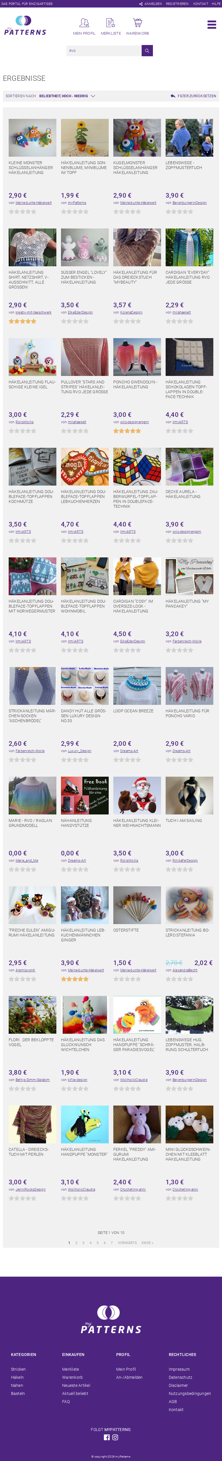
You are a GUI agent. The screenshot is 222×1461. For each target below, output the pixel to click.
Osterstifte (126, 930)
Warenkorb (72, 1377)
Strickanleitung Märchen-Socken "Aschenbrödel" (32, 716)
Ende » (147, 1243)
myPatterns (77, 203)
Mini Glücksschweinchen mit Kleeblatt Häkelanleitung (188, 1154)
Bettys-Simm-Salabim (33, 1080)
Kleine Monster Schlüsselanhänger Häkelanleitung (31, 167)
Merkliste (70, 1369)
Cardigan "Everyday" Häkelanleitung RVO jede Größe (188, 277)
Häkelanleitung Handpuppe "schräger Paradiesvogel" (134, 1044)
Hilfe (216, 3)
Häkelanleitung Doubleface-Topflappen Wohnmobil (83, 606)
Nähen (17, 1385)
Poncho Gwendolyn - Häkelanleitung (135, 384)
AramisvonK (25, 970)
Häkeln (17, 1377)
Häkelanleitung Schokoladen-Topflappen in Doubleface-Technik (186, 389)
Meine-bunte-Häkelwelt (34, 203)
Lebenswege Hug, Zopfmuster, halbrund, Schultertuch (187, 1044)
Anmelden (153, 3)
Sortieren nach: (21, 96)
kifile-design (77, 1080)
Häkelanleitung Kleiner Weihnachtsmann (137, 823)
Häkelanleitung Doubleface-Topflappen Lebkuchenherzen (83, 496)
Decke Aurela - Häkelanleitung (183, 494)
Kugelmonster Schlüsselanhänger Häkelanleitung (135, 167)
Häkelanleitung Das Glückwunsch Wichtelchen (83, 1044)
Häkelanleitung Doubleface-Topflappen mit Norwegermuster (32, 606)
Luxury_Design (79, 751)
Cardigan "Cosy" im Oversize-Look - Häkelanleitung (133, 606)
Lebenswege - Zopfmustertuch (184, 165)
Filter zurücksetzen (197, 96)
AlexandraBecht (185, 970)
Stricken (18, 1369)
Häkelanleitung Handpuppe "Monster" (84, 1152)
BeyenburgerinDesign (190, 203)
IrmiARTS (180, 422)
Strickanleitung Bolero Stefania (187, 932)
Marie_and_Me (27, 861)
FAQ (66, 1401)
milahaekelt (182, 312)
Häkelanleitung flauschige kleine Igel (32, 384)
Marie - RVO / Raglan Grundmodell (30, 823)
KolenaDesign (131, 312)
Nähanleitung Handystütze (76, 823)
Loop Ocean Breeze (133, 711)
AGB (173, 1401)
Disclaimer (178, 1385)
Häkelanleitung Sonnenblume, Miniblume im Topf (84, 167)
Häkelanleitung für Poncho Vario (187, 713)
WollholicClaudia (133, 1080)
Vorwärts (127, 1243)
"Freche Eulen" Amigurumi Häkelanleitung (32, 932)
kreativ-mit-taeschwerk (33, 312)
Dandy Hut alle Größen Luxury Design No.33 (83, 716)
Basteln (18, 1393)
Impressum (179, 1369)
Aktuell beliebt (75, 1393)
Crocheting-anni (133, 1189)
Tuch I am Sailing (184, 820)
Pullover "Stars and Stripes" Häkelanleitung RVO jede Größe (84, 387)
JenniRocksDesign (31, 1189)
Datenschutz (181, 1377)
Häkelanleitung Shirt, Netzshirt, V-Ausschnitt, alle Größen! (29, 279)
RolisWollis (25, 422)
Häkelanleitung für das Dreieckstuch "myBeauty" (135, 277)
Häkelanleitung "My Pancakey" (187, 603)
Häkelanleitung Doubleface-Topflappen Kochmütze (31, 496)
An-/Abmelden (129, 1377)
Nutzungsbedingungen (190, 1393)
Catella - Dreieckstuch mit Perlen (29, 1152)
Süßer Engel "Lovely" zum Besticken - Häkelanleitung (84, 277)
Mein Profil (126, 1369)
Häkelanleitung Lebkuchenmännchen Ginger (83, 935)
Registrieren (177, 3)
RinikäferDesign (185, 861)
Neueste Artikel (76, 1385)
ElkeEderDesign (80, 312)
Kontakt (200, 3)
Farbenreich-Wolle (187, 641)
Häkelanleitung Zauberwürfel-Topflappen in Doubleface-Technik (135, 499)
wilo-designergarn (134, 422)
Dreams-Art (129, 751)
